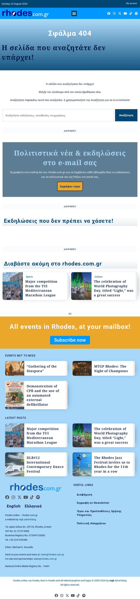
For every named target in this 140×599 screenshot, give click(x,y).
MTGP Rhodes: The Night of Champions (111, 368)
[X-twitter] (119, 13)
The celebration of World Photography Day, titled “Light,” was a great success (114, 288)
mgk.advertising (27, 519)
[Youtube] (125, 13)
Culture (98, 276)
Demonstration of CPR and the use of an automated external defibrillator (43, 395)
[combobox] (58, 115)
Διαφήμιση (84, 494)
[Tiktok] (130, 13)
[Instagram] (114, 13)
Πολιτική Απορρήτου (91, 523)
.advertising (118, 580)
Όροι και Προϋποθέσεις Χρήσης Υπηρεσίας (99, 513)
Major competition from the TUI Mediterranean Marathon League (41, 288)
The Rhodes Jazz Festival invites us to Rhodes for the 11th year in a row (112, 464)
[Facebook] (108, 13)
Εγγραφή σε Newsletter (93, 502)
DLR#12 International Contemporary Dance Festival (45, 464)
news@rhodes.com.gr (52, 554)
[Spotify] (136, 13)
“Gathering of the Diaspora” (42, 368)
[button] (74, 13)
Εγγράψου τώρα (70, 186)
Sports (29, 276)
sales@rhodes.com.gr (45, 558)
